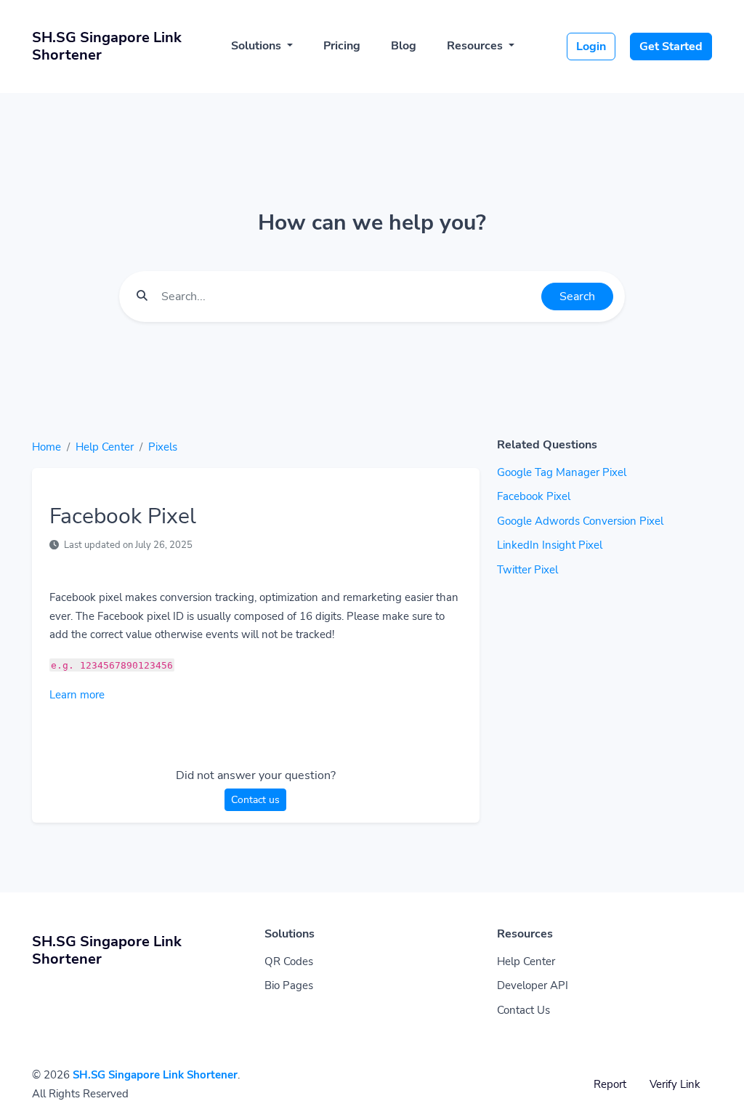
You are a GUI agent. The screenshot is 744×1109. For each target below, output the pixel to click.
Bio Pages (288, 985)
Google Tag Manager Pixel (561, 472)
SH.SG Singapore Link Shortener (155, 1075)
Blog (403, 46)
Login (591, 47)
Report (610, 1084)
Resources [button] (476, 46)
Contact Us (523, 1010)
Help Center (105, 447)
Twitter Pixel (527, 569)
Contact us (255, 800)
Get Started (671, 47)
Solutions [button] (257, 46)
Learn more (77, 694)
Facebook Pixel (533, 496)
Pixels (162, 447)
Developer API (532, 985)
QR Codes (288, 961)
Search (577, 297)
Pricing (341, 46)
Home (46, 447)
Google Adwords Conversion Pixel (580, 521)
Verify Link (675, 1084)
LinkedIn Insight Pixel (549, 545)
